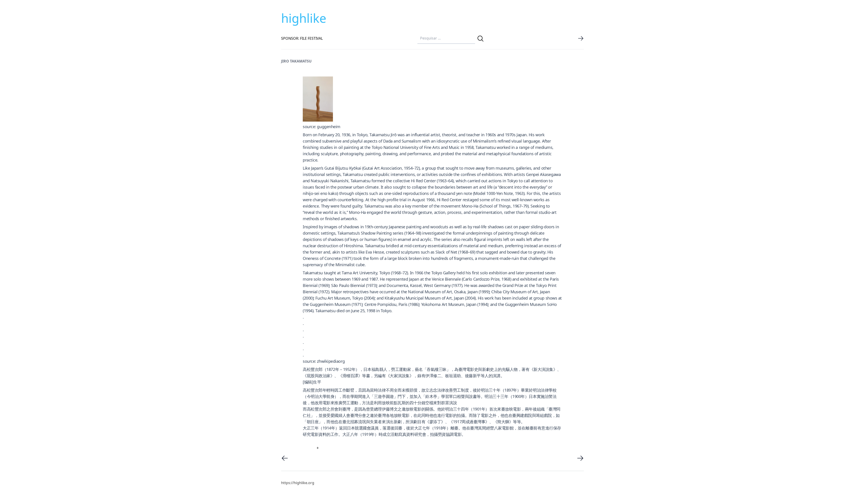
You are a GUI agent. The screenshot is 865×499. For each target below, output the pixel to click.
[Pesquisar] (480, 38)
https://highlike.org (297, 482)
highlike (303, 18)
